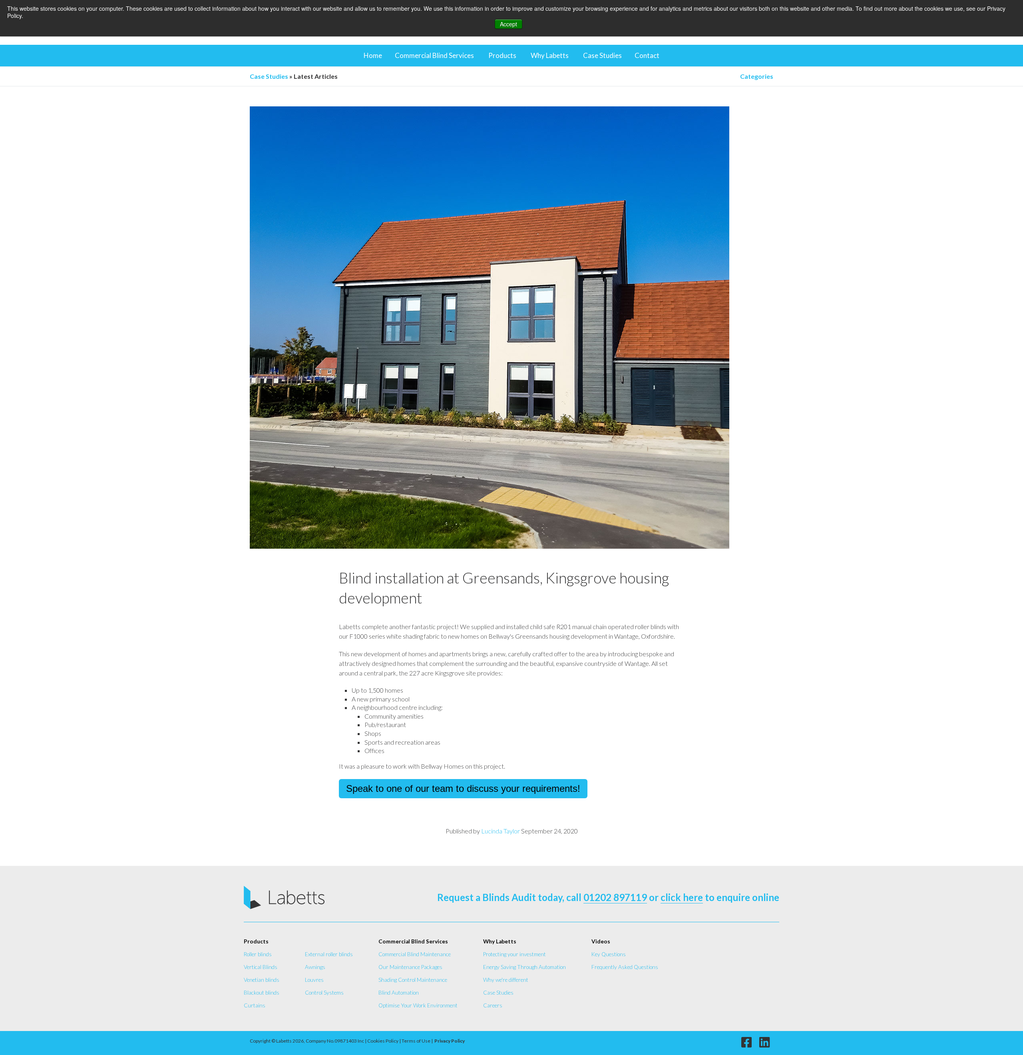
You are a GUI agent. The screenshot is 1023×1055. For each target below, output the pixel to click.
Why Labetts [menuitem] (499, 941)
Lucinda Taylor (500, 831)
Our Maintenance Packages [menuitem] (410, 967)
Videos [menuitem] (600, 941)
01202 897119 (615, 897)
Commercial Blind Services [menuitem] (413, 941)
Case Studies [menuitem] (498, 992)
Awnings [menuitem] (315, 967)
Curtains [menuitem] (254, 1005)
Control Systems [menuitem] (324, 992)
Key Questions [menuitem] (608, 954)
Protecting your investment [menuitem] (514, 954)
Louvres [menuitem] (314, 980)
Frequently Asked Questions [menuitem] (624, 967)
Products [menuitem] (256, 941)
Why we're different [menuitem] (505, 980)
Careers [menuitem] (492, 1005)
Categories (756, 76)
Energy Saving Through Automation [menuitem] (524, 967)
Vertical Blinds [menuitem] (260, 967)
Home (373, 55)
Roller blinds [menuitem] (258, 954)
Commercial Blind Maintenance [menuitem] (414, 954)
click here (682, 897)
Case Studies (602, 55)
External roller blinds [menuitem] (329, 954)
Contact (647, 55)
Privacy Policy (449, 1041)
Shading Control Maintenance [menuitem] (412, 980)
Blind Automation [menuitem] (398, 992)
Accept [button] (508, 24)
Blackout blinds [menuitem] (261, 992)
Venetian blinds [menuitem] (261, 980)
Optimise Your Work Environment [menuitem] (418, 1005)
